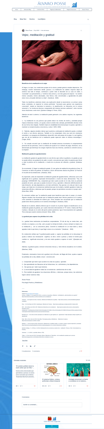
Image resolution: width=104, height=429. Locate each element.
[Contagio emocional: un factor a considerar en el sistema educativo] (78, 369)
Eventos (32, 19)
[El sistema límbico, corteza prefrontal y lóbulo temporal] (52, 369)
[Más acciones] (81, 30)
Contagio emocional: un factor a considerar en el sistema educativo (78, 380)
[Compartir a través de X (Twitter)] (26, 346)
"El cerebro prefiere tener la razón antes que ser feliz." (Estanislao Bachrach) (25, 367)
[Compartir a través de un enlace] (34, 346)
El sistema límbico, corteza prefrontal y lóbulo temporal (51, 380)
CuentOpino (41, 19)
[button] (27, 9)
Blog (15, 19)
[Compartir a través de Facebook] (22, 346)
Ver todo (88, 360)
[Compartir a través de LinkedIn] (30, 346)
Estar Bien (23, 19)
